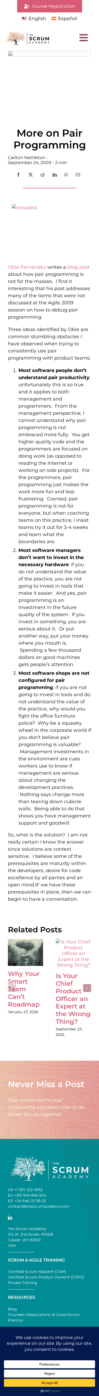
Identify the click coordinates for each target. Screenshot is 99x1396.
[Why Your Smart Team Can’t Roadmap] (25, 942)
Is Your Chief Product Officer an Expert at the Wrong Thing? (73, 998)
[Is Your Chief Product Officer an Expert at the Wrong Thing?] (73, 942)
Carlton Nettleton (26, 157)
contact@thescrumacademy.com (39, 1206)
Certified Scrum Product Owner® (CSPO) (46, 1277)
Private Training (22, 1282)
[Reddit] (42, 174)
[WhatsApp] (66, 174)
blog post (78, 267)
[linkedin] (10, 1218)
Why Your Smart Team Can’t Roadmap (24, 989)
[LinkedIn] (54, 174)
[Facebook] (18, 174)
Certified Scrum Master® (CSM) (37, 1271)
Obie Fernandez (27, 267)
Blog (12, 1309)
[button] (12, 988)
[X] (30, 174)
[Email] (78, 174)
